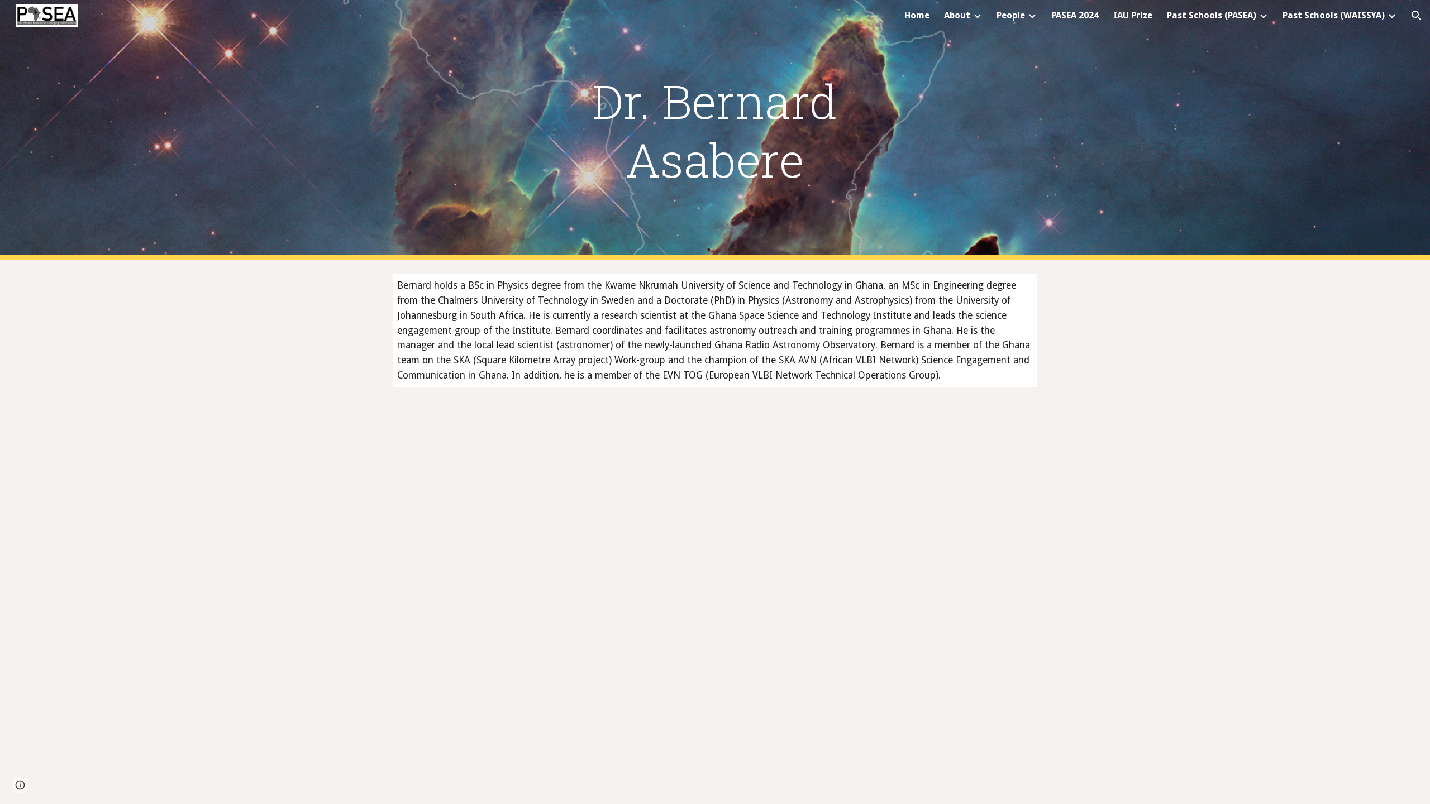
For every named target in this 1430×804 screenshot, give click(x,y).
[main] (715, 130)
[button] (1416, 15)
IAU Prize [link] (1132, 15)
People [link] (1011, 15)
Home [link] (917, 15)
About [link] (957, 15)
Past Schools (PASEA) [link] (1211, 15)
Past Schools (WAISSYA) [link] (1334, 15)
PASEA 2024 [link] (1075, 15)
